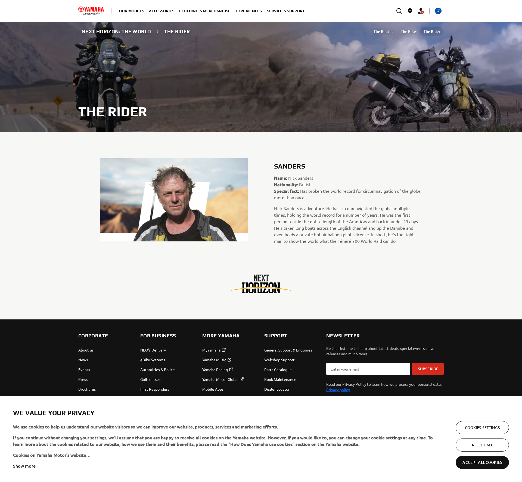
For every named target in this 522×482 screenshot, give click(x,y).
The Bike (408, 31)
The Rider (432, 31)
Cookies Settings (482, 427)
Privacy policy (338, 389)
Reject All (482, 444)
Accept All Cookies (482, 462)
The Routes (383, 31)
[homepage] (91, 11)
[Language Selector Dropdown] (438, 10)
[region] (261, 439)
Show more (24, 466)
